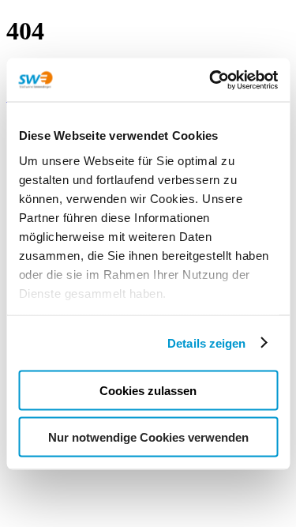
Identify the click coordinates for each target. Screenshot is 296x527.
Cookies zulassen (148, 390)
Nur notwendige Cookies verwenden (148, 436)
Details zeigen (206, 342)
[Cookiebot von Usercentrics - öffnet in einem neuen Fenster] (211, 80)
